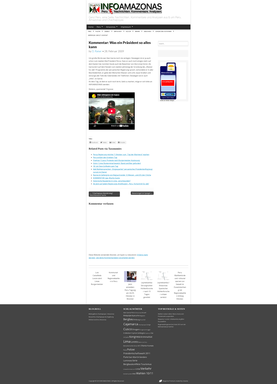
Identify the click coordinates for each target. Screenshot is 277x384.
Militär (135, 346)
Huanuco (148, 333)
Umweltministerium (129, 369)
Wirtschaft (118, 31)
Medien (137, 31)
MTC (139, 346)
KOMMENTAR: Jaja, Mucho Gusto (106, 178)
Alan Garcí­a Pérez (129, 313)
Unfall (137, 369)
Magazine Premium (169, 381)
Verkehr (146, 368)
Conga (148, 325)
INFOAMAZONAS (105, 381)
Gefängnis (141, 333)
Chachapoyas (142, 325)
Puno (126, 357)
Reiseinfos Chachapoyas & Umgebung (101, 317)
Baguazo (142, 316)
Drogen (135, 329)
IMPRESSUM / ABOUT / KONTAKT (98, 35)
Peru (99, 27)
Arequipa (127, 315)
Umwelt (107, 31)
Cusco (127, 329)
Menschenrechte (128, 346)
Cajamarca (130, 324)
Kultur (128, 31)
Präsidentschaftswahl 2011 (136, 353)
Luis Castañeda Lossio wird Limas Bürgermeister (97, 278)
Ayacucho (135, 315)
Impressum (126, 27)
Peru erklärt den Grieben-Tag (105, 157)
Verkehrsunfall (127, 374)
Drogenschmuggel (145, 330)
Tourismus (146, 364)
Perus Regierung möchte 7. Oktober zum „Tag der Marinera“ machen (121, 154)
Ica (152, 333)
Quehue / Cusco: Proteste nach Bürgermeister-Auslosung (116, 160)
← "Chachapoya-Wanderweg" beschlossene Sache (101, 194)
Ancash (144, 313)
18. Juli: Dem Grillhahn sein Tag (105, 166)
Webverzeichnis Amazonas (97, 320)
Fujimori (134, 333)
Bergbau (128, 319)
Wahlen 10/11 (144, 373)
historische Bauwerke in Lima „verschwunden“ (112, 181)
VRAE (134, 374)
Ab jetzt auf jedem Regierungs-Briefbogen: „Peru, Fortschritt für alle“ (121, 184)
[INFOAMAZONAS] (125, 7)
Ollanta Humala (147, 346)
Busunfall (143, 320)
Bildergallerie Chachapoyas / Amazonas (101, 314)
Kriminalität (146, 336)
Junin (127, 337)
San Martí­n (134, 357)
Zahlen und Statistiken (163, 31)
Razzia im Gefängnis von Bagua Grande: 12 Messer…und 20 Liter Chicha (122, 175)
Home (90, 27)
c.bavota (185, 381)
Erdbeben (127, 333)
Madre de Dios (142, 342)
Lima (126, 341)
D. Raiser (97, 51)
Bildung (137, 319)
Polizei (131, 349)
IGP (124, 337)
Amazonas (110, 27)
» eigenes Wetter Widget (167, 97)
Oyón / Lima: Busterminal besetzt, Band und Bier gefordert (117, 163)
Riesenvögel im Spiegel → (142, 193)
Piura (125, 350)
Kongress (134, 336)
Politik (98, 31)
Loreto (134, 341)
